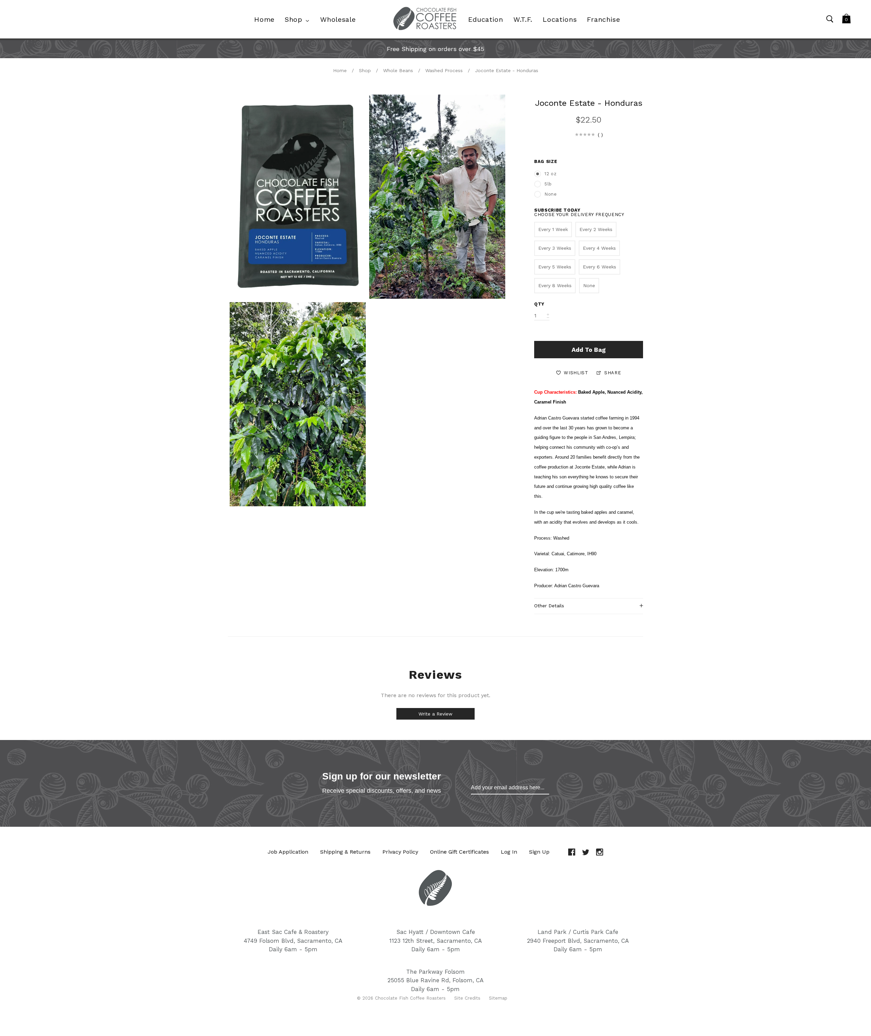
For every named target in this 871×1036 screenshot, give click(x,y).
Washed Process (444, 70)
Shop (365, 70)
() (600, 134)
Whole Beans (398, 70)
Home (340, 70)
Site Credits (467, 998)
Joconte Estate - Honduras (506, 70)
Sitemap (498, 998)
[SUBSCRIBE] (510, 787)
